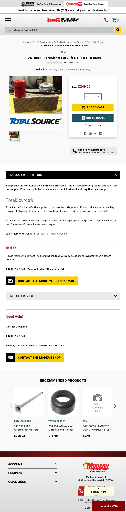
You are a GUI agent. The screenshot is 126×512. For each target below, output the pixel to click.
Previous (11, 406)
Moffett (77, 42)
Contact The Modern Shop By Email (46, 281)
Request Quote (108, 505)
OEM (85, 421)
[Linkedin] (100, 133)
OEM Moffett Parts (94, 42)
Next (115, 406)
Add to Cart (95, 107)
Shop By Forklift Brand (59, 42)
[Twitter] (95, 133)
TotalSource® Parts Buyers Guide (48, 233)
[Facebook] (85, 133)
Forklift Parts (38, 42)
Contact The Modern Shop (39, 357)
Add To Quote (95, 117)
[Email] (90, 133)
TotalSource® (22, 421)
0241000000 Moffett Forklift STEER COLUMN (65, 45)
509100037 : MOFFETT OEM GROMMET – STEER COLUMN (97, 430)
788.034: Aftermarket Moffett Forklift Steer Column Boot (61, 430)
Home (26, 42)
